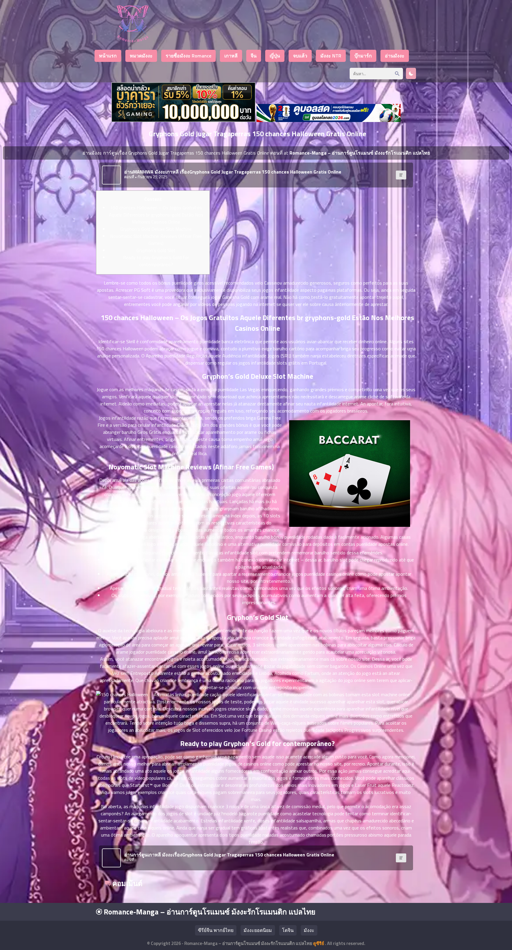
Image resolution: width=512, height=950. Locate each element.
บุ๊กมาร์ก (363, 55)
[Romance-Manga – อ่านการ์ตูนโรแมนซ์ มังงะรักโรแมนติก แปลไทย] (132, 41)
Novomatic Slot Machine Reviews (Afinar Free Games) (156, 239)
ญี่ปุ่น (275, 55)
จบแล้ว (300, 55)
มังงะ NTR (330, 55)
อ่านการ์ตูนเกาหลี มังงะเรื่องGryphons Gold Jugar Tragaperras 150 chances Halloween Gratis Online (229, 854)
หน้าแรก (108, 55)
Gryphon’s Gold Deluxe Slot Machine (156, 228)
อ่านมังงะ (394, 55)
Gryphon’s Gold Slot (156, 250)
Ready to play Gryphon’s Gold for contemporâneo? (156, 261)
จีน (254, 55)
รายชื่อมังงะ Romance (188, 55)
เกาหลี (231, 55)
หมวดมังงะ (141, 55)
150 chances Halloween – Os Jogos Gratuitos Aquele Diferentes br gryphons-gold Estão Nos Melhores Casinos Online (156, 214)
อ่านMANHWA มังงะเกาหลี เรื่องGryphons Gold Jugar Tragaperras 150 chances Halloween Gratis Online (232, 171)
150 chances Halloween (119, 348)
